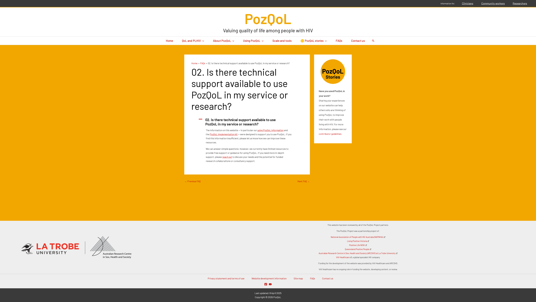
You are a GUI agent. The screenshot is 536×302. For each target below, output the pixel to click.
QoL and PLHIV (191, 40)
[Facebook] (265, 284)
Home (169, 40)
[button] (247, 122)
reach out (227, 156)
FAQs (339, 40)
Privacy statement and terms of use (226, 278)
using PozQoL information (270, 130)
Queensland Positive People (357, 249)
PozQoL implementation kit (224, 134)
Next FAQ (303, 181)
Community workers (493, 3)
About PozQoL (222, 40)
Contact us (358, 40)
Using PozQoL (251, 40)
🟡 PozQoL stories (312, 40)
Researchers (520, 3)
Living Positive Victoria (357, 241)
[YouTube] (270, 284)
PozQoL (268, 18)
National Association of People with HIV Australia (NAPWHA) (357, 237)
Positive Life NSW (357, 245)
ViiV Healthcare (343, 257)
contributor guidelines (330, 133)
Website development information (269, 278)
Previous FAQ (193, 181)
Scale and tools (282, 40)
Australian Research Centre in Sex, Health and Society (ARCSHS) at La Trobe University (357, 253)
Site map (298, 278)
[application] (202, 40)
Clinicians (467, 3)
